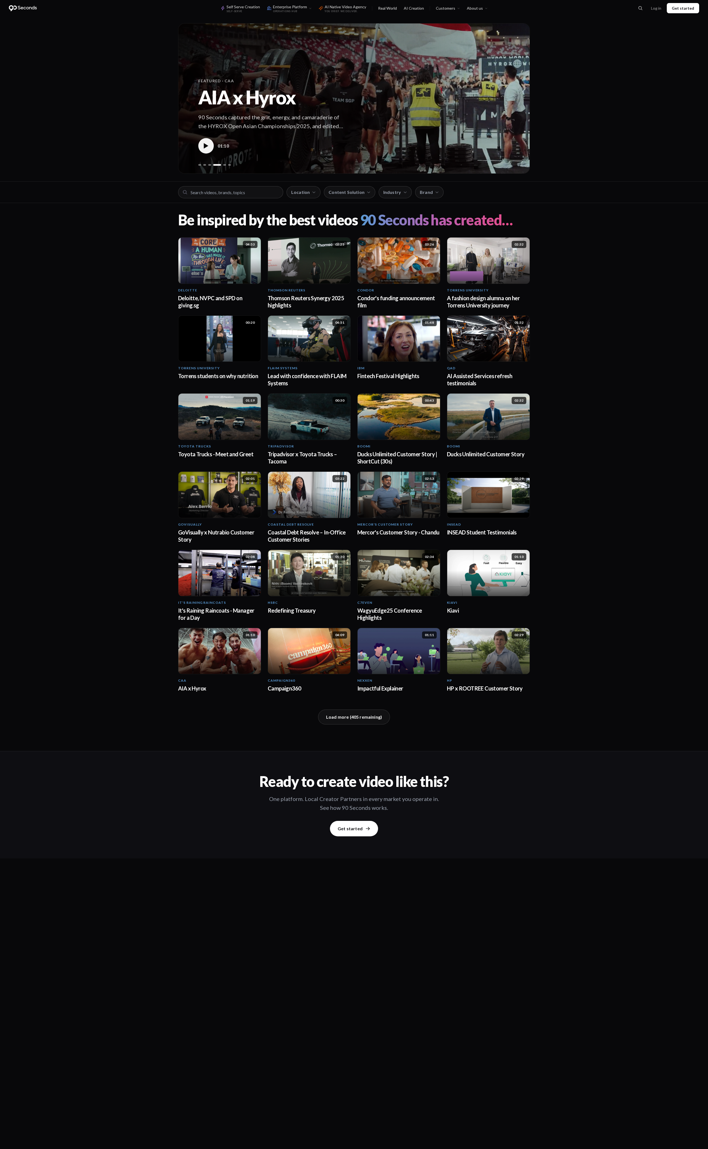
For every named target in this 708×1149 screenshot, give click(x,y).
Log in (656, 8)
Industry (392, 192)
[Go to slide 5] (222, 165)
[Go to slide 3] (209, 165)
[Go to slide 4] (214, 165)
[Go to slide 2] (204, 165)
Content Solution (347, 192)
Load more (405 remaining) (354, 717)
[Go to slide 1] (199, 165)
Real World (387, 8)
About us (475, 8)
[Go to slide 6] (229, 165)
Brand (426, 192)
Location (300, 192)
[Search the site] (640, 8)
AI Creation (414, 8)
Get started (683, 8)
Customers (445, 8)
